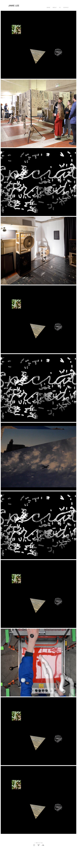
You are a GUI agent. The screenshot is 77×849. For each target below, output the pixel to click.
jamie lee (13, 5)
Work (48, 7)
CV (60, 7)
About (55, 7)
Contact (66, 7)
